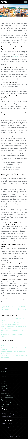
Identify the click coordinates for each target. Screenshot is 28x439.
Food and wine (4, 406)
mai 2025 (3, 378)
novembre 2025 (4, 373)
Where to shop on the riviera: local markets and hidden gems (7, 307)
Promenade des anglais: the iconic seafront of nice (21, 307)
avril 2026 (3, 371)
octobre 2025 (4, 374)
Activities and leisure (6, 395)
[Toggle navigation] (25, 2)
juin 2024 (3, 380)
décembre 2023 (4, 388)
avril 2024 (3, 381)
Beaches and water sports (7, 397)
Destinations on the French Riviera (9, 404)
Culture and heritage (6, 402)
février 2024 (4, 385)
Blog (3, 19)
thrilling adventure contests (14, 166)
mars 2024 (3, 383)
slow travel (15, 56)
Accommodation (5, 393)
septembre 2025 (5, 376)
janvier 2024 (4, 386)
